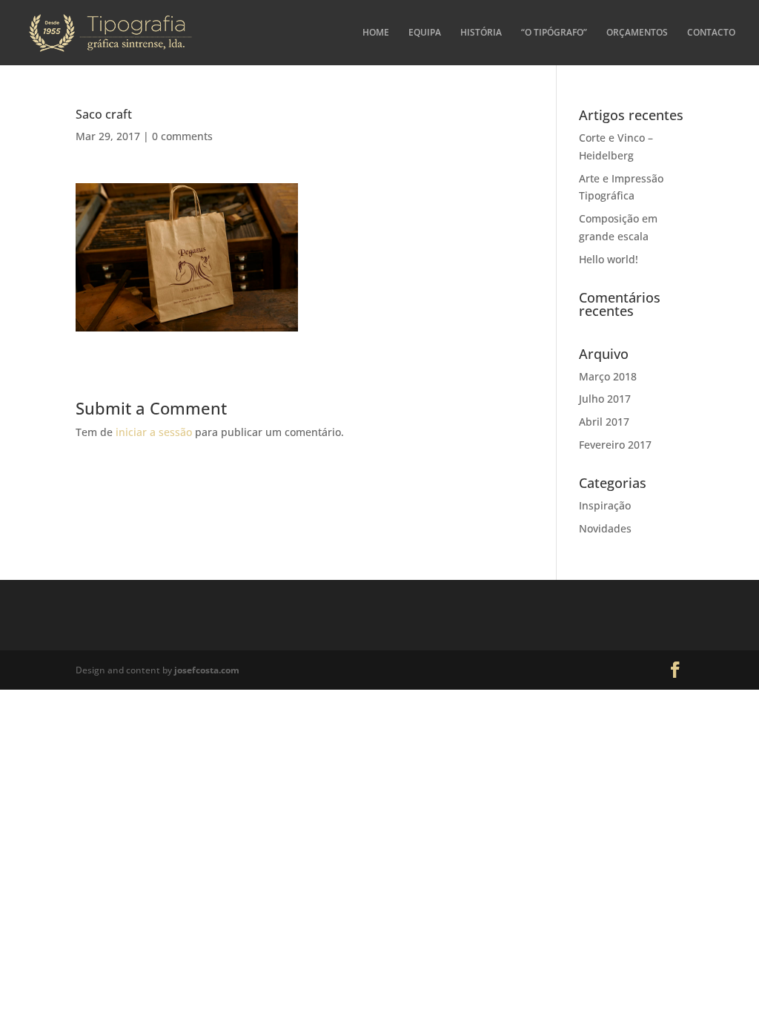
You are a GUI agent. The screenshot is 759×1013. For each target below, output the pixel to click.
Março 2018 (608, 376)
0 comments (182, 136)
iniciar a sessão (154, 432)
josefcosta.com (206, 670)
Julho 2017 (605, 399)
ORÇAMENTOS (637, 33)
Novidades (605, 528)
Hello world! (608, 259)
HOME (375, 33)
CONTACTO (711, 33)
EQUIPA (424, 33)
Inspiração (605, 505)
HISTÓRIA (481, 33)
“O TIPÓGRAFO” (554, 33)
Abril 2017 (604, 422)
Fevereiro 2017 (615, 445)
